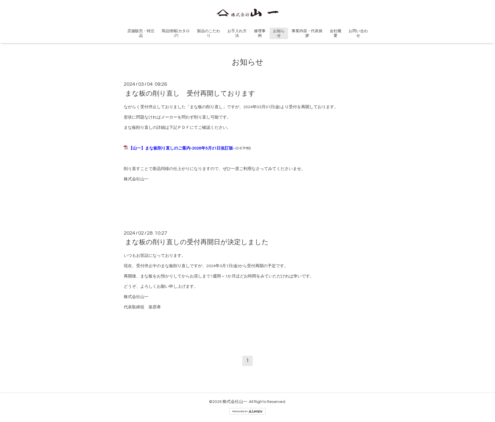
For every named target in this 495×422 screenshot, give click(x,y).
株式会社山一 (234, 402)
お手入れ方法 (237, 33)
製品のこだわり (208, 33)
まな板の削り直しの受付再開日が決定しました (197, 242)
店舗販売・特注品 (140, 33)
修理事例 (260, 33)
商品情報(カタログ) (176, 33)
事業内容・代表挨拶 (307, 33)
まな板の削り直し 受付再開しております (190, 93)
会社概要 (335, 33)
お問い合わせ (358, 33)
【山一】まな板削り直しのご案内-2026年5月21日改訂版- (182, 148)
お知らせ (279, 33)
